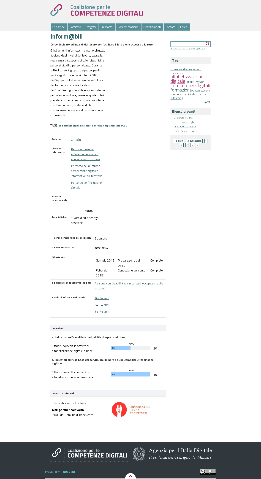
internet (202, 94)
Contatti (170, 27)
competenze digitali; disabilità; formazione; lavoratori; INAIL (93, 125)
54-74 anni (101, 311)
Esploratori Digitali (184, 117)
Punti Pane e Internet (185, 131)
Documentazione (127, 27)
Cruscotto (107, 27)
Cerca (183, 27)
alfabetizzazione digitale (186, 79)
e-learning (176, 98)
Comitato (75, 27)
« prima (178, 140)
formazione (181, 89)
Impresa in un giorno (185, 126)
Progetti (91, 27)
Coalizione (58, 27)
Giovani (196, 90)
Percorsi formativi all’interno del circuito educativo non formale (85, 154)
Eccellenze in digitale (185, 122)
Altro (208, 102)
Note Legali (69, 471)
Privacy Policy (52, 471)
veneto (196, 69)
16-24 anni (101, 298)
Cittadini (76, 139)
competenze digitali (190, 85)
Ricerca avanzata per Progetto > (187, 48)
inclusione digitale (181, 69)
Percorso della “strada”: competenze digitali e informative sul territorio (86, 170)
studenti (205, 90)
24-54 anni (101, 304)
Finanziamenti (152, 27)
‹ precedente (194, 140)
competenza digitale (182, 94)
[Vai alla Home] (96, 10)
